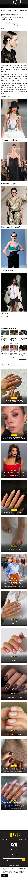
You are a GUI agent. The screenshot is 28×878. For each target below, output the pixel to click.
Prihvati (5, 875)
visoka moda (22, 322)
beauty (3, 69)
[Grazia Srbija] (14, 835)
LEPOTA (9, 10)
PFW (8, 322)
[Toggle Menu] (1, 6)
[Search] (27, 6)
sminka (12, 322)
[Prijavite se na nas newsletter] (23, 859)
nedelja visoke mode (8, 321)
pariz (4, 322)
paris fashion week (20, 321)
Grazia (3, 10)
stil (16, 322)
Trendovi (15, 10)
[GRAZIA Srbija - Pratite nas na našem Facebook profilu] (11, 849)
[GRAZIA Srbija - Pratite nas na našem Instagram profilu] (16, 849)
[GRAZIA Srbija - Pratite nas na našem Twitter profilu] (14, 849)
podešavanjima (19, 872)
